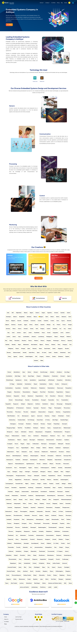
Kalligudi (68, 471)
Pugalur (30, 467)
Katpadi (16, 555)
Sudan (50, 352)
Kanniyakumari (67, 459)
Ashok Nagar (17, 376)
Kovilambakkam (9, 388)
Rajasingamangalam (40, 495)
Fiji (53, 324)
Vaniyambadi (10, 527)
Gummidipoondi (34, 543)
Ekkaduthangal (9, 380)
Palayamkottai (24, 539)
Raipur (43, 567)
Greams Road (40, 419)
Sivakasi (34, 563)
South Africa (31, 352)
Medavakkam (17, 392)
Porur (57, 400)
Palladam (61, 539)
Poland (17, 348)
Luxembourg (41, 336)
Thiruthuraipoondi (52, 527)
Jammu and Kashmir (24, 587)
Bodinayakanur (30, 519)
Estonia (36, 324)
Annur (29, 435)
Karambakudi (44, 491)
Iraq (64, 328)
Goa (48, 567)
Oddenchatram (10, 451)
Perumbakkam (35, 400)
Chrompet (62, 376)
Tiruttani (63, 543)
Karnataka (38, 571)
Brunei (7, 320)
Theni (23, 519)
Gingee (34, 555)
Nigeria (41, 344)
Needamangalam (42, 527)
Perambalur (14, 487)
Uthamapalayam (39, 519)
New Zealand (34, 344)
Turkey (9, 356)
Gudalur (45, 483)
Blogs (5, 624)
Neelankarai (30, 396)
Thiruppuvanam (65, 507)
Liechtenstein (26, 336)
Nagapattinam (18, 479)
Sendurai (31, 431)
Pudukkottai (52, 491)
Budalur (41, 515)
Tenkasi (54, 511)
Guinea (31, 328)
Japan (24, 332)
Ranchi (31, 571)
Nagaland (8, 579)
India (8, 312)
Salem (35, 503)
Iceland (48, 328)
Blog (62, 2)
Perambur (27, 400)
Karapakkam (60, 380)
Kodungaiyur (13, 423)
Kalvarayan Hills (67, 455)
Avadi (24, 376)
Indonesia (55, 328)
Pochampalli (35, 471)
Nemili (15, 499)
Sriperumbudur (58, 459)
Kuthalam (44, 475)
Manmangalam (22, 467)
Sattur (20, 563)
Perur (58, 435)
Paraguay (65, 344)
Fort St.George (31, 419)
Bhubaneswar (22, 579)
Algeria (31, 312)
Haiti (37, 328)
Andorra (37, 312)
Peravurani (34, 515)
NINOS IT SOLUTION (40, 626)
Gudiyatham (8, 555)
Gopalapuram (18, 380)
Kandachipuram (67, 555)
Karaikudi (10, 507)
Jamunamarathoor (38, 547)
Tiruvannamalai (51, 551)
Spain (38, 352)
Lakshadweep (34, 587)
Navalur (23, 396)
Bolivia (57, 316)
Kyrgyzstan (55, 332)
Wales (41, 360)
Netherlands (26, 344)
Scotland (36, 360)
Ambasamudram (40, 535)
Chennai (9, 372)
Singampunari (17, 507)
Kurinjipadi (9, 443)
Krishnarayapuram (45, 467)
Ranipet (20, 499)
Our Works (53, 2)
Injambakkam (33, 380)
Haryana (60, 567)
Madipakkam (42, 388)
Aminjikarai (59, 372)
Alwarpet (36, 372)
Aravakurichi (9, 467)
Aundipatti (9, 519)
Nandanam (8, 396)
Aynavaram (39, 415)
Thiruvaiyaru (68, 515)
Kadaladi (67, 491)
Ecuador (20, 324)
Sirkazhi (59, 475)
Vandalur (24, 435)
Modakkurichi (45, 451)
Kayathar (34, 531)
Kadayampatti (17, 503)
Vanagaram (50, 411)
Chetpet (54, 415)
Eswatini (42, 324)
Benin (47, 316)
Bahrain (15, 316)
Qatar (28, 348)
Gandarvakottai (25, 491)
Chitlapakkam (46, 376)
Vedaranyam (35, 479)
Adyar (23, 372)
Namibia (7, 344)
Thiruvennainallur (12, 559)
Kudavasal (61, 527)
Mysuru (51, 571)
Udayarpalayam (38, 431)
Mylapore (68, 392)
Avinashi (54, 539)
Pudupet (49, 423)
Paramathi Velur (19, 483)
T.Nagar (50, 407)
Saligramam (30, 403)
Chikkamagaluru (59, 571)
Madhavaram (34, 388)
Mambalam (28, 423)
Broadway (47, 415)
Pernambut (22, 555)
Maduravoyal (60, 388)
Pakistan (53, 344)
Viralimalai (10, 491)
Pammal (10, 400)
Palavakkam (52, 396)
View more (15, 272)
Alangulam (32, 511)
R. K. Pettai (56, 543)
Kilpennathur (33, 551)
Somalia (24, 352)
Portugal (23, 348)
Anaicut (66, 551)
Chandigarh (66, 567)
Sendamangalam (64, 479)
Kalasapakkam (48, 547)
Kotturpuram (64, 384)
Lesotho (8, 336)
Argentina (49, 312)
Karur (15, 467)
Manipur (55, 575)
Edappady (55, 503)
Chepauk (39, 376)
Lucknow (21, 583)
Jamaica (19, 332)
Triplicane (42, 427)
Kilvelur (10, 479)
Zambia (54, 356)
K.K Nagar (12, 384)
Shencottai (47, 511)
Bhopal (35, 575)
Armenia (56, 312)
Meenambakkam (26, 392)
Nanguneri (58, 535)
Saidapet (23, 403)
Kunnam (7, 487)
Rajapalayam (13, 563)
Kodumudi (37, 451)
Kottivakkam (68, 380)
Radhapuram (66, 535)
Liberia (14, 336)
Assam (20, 567)
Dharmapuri (44, 443)
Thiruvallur (25, 411)
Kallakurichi (58, 455)
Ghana (14, 328)
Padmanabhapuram (19, 463)
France (64, 324)
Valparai (25, 439)
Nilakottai (51, 447)
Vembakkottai (27, 563)
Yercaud (48, 503)
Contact (65, 2)
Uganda (15, 356)
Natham (44, 447)
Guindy (25, 380)
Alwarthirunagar (43, 372)
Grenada (26, 328)
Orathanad (53, 515)
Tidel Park (20, 427)
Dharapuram (40, 539)
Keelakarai (30, 495)
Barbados (29, 316)
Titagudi (22, 443)
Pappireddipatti (24, 447)
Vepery (49, 427)
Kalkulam (45, 463)
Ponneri (42, 543)
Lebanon (68, 332)
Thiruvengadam (23, 511)
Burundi (19, 320)
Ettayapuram (27, 531)
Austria (68, 312)
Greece (19, 328)
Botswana (64, 316)
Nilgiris (26, 483)
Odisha (14, 579)
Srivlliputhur (41, 563)
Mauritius (24, 340)
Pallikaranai (68, 396)
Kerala (7, 575)
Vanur (20, 559)
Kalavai (31, 499)
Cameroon (33, 320)
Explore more (38, 278)
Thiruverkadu (10, 411)
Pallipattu (49, 543)
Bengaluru (45, 571)
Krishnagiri (27, 471)
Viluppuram (34, 559)
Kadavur (36, 467)
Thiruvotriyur (18, 411)
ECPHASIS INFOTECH (57, 626)
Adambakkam (17, 372)
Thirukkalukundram (58, 431)
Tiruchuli (58, 559)
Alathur (69, 483)
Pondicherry (43, 587)
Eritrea (30, 324)
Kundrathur (25, 388)
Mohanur (49, 479)
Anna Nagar (67, 372)
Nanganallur (16, 396)
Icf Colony (47, 419)
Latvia (61, 332)
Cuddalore (66, 439)
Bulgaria (13, 320)
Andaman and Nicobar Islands (54, 583)
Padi (46, 396)
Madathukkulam (17, 543)
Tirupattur (62, 523)
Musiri (62, 519)
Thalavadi (43, 455)
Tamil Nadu (53, 579)
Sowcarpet (64, 423)
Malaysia (62, 336)
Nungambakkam (39, 396)
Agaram (33, 415)
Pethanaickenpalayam (66, 499)
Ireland (69, 328)
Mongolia (49, 340)
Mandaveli (36, 423)
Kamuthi (7, 495)
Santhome (37, 403)
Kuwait (48, 332)
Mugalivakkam (59, 392)
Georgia (70, 324)
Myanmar (70, 340)
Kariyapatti (50, 559)
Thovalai (38, 463)
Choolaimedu (55, 376)
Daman (70, 583)
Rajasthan (35, 579)
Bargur (20, 471)
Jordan (30, 332)
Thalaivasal (9, 503)
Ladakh (49, 587)
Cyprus (63, 320)
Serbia (54, 348)
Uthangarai (42, 471)
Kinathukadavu (11, 439)
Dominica (13, 324)
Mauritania (17, 340)
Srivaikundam (65, 531)
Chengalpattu (48, 431)
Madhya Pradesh (27, 575)
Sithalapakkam (10, 407)
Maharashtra (42, 575)
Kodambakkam (43, 384)
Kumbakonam (69, 511)
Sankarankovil (8, 511)
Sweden (56, 352)
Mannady (43, 423)
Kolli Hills (43, 479)
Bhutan (52, 316)
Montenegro (56, 340)
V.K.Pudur (60, 511)
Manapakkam (68, 388)
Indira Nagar (55, 419)
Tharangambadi (67, 475)
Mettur (24, 503)
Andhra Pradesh (56, 563)
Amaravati (64, 563)
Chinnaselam (50, 455)
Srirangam (24, 523)
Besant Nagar (31, 376)
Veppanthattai (22, 487)
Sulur (63, 435)
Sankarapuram (9, 459)
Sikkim (46, 579)
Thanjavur (61, 515)
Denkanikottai (68, 467)
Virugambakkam (66, 411)
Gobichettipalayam (16, 455)
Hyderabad (68, 579)
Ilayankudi (33, 507)
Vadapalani (33, 411)
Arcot (26, 499)
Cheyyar (67, 547)
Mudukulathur (15, 495)
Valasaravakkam (42, 411)
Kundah (57, 483)
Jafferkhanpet (51, 380)
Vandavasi (11, 551)
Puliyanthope (56, 423)
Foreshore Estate (21, 419)
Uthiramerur (42, 459)
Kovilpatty (41, 531)
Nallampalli (60, 443)
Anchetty (60, 467)
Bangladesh (21, 316)
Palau (59, 344)
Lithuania (34, 336)
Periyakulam (16, 519)
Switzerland (62, 352)
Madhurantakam (15, 435)
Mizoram (69, 575)
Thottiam (68, 519)
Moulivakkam (51, 392)
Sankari (61, 503)
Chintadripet (61, 415)
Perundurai (61, 451)
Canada (39, 320)
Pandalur (51, 483)
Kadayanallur (40, 511)
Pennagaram (11, 447)
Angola (43, 312)
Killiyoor (51, 463)
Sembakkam (45, 403)
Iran (60, 328)
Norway (47, 344)
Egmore (69, 376)
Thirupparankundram (20, 475)
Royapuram (15, 403)
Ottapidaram (49, 531)
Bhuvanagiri (32, 439)
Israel (13, 332)
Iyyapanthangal (41, 380)
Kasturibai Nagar (64, 419)
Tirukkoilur (17, 459)
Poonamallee (51, 400)
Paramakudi (23, 495)
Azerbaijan (8, 316)
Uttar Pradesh (14, 583)
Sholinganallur (68, 403)
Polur (55, 547)
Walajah (44, 499)
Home (5, 616)
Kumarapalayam (9, 483)
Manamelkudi (47, 487)
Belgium (41, 316)
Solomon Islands (16, 352)
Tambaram (28, 407)
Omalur (30, 503)
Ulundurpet (25, 459)
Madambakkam (51, 388)
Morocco (63, 340)
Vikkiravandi (27, 559)
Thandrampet (42, 551)
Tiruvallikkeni (28, 427)
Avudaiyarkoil (39, 487)
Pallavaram (60, 396)
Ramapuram (9, 431)
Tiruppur (67, 539)
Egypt (25, 324)
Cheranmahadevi (50, 535)
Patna (30, 567)
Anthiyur (68, 451)
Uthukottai (25, 547)
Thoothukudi (10, 535)
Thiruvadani (68, 495)
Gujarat (53, 567)
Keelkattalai (19, 384)
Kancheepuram (33, 459)
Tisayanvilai (10, 539)
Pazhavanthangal (19, 400)
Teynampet (35, 407)
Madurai (49, 471)
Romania (34, 348)
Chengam (26, 551)
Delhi (65, 583)
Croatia (52, 320)
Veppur (28, 443)
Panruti (16, 443)
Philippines (10, 348)
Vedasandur (24, 451)
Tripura (6, 583)
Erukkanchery (12, 419)
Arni (31, 547)
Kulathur (60, 487)
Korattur (57, 384)
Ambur (68, 523)
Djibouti (7, 324)
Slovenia (9, 352)
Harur (17, 447)
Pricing (58, 2)
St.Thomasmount (20, 407)
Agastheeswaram (30, 463)
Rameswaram (61, 495)
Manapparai (16, 523)
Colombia (46, 320)
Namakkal (56, 479)
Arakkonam (8, 499)
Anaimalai (69, 435)
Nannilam (68, 527)
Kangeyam (47, 539)
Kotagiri (39, 483)
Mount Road (42, 392)
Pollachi (19, 439)
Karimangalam (52, 443)
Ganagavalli (56, 499)
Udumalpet (26, 543)
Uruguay (41, 356)
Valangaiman (18, 531)
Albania (25, 312)
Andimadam (23, 431)
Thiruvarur (17, 527)
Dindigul (38, 447)
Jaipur (41, 579)
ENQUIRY (76, 594)
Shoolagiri (15, 471)
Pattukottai (27, 515)
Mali (6, 340)
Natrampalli (54, 523)
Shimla (18, 571)
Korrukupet (20, 423)
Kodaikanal (58, 447)
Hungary (42, 328)
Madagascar (49, 336)
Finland (58, 324)
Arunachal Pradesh (12, 567)
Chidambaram (40, 439)
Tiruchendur (31, 535)
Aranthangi (30, 487)
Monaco (42, 340)
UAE (13, 312)
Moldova (36, 340)
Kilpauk (35, 384)
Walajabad (49, 459)
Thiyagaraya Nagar (11, 427)
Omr (18, 415)
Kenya (43, 332)
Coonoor (33, 483)
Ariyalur (16, 431)
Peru (70, 344)
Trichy (30, 523)
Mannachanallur (55, 519)
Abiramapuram (25, 415)
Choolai (68, 415)
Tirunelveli (32, 539)
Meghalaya (61, 575)
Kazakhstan (36, 332)
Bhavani (8, 455)
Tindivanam (58, 555)
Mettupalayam (44, 435)
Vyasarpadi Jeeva (57, 427)
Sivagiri (16, 511)
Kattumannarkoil (50, 439)
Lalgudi (47, 519)
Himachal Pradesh (11, 571)
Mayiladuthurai (51, 475)
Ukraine (21, 356)
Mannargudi (33, 527)
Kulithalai (53, 467)
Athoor (32, 447)
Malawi (56, 336)
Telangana (60, 579)
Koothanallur (25, 527)
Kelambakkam (28, 384)
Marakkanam (42, 555)
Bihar (25, 567)
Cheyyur (7, 435)
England (67, 356)
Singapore (60, 348)
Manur (17, 539)
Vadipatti (56, 471)
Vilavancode (66, 463)
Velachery (58, 411)
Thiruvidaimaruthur (18, 515)
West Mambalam (11, 415)
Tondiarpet (35, 427)
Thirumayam (60, 491)
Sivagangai (57, 507)
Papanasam (8, 515)
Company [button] (47, 2)
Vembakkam (18, 551)
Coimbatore (36, 435)
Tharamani (43, 407)
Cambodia (25, 320)
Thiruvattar (58, 463)
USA (36, 356)
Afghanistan (18, 312)
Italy (8, 332)
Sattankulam (23, 535)
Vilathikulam (57, 531)
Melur (62, 471)
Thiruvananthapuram (16, 575)
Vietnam (48, 356)
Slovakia (67, 348)
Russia (40, 348)
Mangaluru (68, 571)
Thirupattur (25, 507)
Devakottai (68, 503)
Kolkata (44, 583)
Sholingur (38, 499)
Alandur (29, 372)
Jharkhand (25, 571)
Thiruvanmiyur (67, 407)
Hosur (8, 471)
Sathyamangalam (34, 455)
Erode (30, 451)
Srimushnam (59, 439)
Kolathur (51, 384)
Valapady (42, 503)
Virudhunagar (65, 559)
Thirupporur (67, 431)
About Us (6, 619)
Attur (50, 499)
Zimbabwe (60, 356)
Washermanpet (67, 427)
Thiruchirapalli (37, 523)
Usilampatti (36, 475)
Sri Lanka (44, 352)
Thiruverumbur (46, 523)
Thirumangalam (57, 407)
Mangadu (9, 392)
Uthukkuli (9, 543)
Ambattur (52, 372)
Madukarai (52, 435)
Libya (19, 336)
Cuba (57, 320)
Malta (11, 340)
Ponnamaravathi (68, 487)
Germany (8, 328)
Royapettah (8, 403)
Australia (62, 312)
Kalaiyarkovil (41, 507)
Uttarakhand (29, 583)
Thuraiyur (9, 523)
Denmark (69, 320)
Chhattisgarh (37, 567)
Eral (17, 535)
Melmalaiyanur (50, 555)
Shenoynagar (60, 403)
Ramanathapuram (51, 495)
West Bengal (37, 583)
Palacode (68, 443)
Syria (69, 352)
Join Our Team (18, 616)
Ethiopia (48, 324)
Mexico (30, 340)
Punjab (29, 579)
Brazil (70, 316)
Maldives (69, 336)
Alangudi (17, 491)
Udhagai (64, 483)
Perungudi (43, 400)
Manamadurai (49, 507)
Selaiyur (52, 403)
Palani (17, 451)
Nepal (19, 344)
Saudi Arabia (47, 348)
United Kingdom (29, 356)
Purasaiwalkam (64, 400)
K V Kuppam (60, 551)
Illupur (54, 487)
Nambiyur (25, 455)
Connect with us (18, 619)
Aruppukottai (43, 559)
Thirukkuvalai (27, 479)
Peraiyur (29, 475)
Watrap (48, 563)
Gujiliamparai (66, 447)
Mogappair (35, 392)
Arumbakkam (9, 376)
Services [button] (41, 2)
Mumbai (49, 575)
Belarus (35, 316)
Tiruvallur (18, 547)
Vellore (29, 555)
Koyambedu (18, 388)
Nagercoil (10, 463)
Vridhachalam (35, 443)
